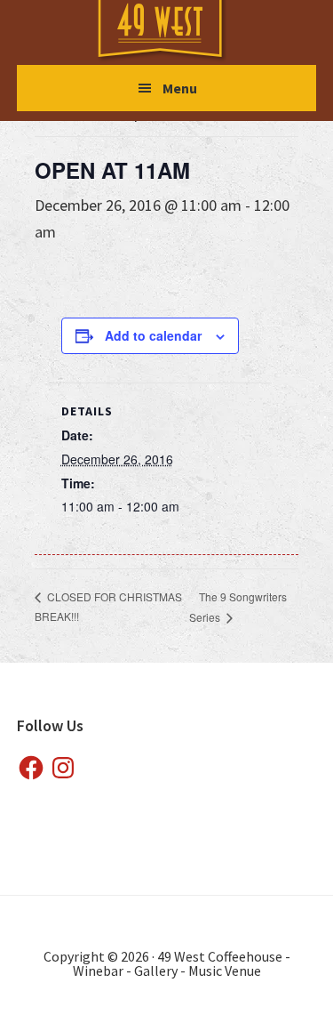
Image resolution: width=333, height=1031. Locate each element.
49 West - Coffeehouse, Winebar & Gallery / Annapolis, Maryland (178, 31)
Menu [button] (180, 88)
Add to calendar (153, 335)
